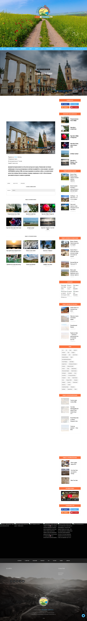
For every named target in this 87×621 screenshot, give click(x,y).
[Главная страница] (3, 48)
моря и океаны (74, 370)
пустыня (69, 382)
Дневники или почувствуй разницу (14, 264)
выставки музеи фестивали (66, 359)
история (63, 366)
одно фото (15, 183)
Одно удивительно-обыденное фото (13, 250)
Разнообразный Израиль (73, 326)
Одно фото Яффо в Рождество (48, 214)
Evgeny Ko (40, 76)
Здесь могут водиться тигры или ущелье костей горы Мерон (74, 206)
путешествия (75, 382)
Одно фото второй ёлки (30, 214)
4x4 (62, 350)
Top (44, 618)
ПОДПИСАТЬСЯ (44, 532)
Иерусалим (23, 48)
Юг (42, 48)
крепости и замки (70, 366)
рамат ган (63, 384)
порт (63, 380)
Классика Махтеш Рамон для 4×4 (74, 263)
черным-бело (70, 389)
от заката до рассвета (71, 375)
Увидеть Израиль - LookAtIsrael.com (47, 609)
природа (63, 382)
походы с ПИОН (69, 380)
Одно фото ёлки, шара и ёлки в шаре (13, 228)
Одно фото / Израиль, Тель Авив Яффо (47, 228)
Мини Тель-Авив (74, 480)
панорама (63, 377)
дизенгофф (71, 361)
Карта (8, 48)
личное (63, 368)
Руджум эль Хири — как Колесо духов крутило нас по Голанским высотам (74, 336)
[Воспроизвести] (62, 499)
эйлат (75, 389)
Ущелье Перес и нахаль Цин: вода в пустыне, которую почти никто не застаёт (74, 253)
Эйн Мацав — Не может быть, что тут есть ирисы (74, 197)
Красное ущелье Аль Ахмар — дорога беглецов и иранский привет (74, 188)
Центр (36, 48)
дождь (8, 183)
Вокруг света (58, 48)
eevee (70, 350)
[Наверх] (83, 616)
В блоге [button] (14, 190)
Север (30, 48)
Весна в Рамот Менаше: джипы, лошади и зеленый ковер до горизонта (74, 177)
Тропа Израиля (49, 48)
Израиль (39, 69)
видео (71, 357)
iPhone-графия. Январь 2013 (74, 463)
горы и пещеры (64, 361)
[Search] (83, 48)
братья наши (75, 354)
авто (69, 354)
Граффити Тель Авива (47, 264)
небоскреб (64, 373)
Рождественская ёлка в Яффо (14, 214)
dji (66, 350)
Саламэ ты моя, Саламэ (30, 250)
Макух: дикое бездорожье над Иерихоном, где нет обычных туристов (74, 272)
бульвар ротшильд (65, 357)
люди (68, 368)
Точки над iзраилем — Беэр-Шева (74, 427)
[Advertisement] (43, 38)
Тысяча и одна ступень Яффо (73, 401)
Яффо (48, 69)
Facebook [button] (8, 190)
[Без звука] (75, 499)
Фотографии (64, 354)
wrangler (73, 352)
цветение (63, 389)
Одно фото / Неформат (47, 250)
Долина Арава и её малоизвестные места (74, 309)
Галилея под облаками (30, 264)
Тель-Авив (15, 48)
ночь (75, 373)
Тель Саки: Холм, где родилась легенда (74, 471)
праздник (23, 183)
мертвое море (74, 368)
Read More (17, 577)
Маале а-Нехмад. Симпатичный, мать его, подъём (74, 243)
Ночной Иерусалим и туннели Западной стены (74, 419)
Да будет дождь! (30, 228)
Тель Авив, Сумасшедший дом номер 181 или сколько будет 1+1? (74, 410)
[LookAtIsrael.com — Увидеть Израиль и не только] (43, 11)
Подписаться (64, 297)
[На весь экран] (77, 499)
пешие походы (74, 377)
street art (63, 352)
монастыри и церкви (65, 370)
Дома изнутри (60, 573)
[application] (70, 496)
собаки (69, 384)
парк (69, 377)
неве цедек (70, 373)
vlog (68, 352)
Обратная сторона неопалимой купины (74, 317)
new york (75, 350)
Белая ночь (60, 574)
